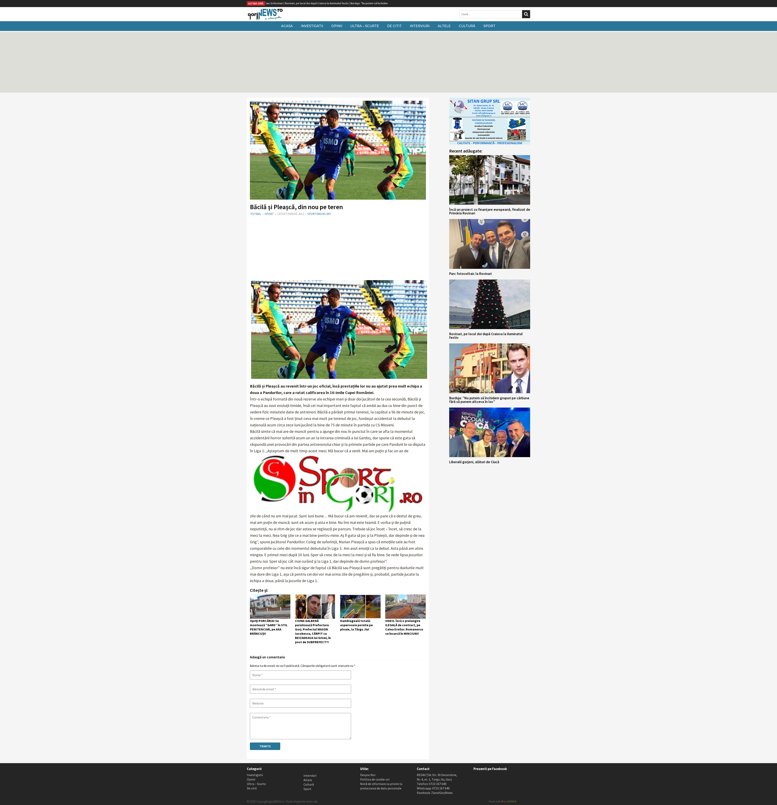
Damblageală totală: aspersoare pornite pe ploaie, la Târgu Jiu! (356, 625)
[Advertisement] (388, 62)
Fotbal (256, 214)
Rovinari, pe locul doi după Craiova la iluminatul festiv (271, 3)
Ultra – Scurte (364, 26)
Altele (444, 26)
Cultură (467, 26)
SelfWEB (511, 801)
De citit (394, 26)
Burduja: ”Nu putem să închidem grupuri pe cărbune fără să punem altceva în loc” (353, 3)
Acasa (287, 26)
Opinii (336, 26)
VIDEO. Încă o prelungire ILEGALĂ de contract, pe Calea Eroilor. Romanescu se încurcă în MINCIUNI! (404, 627)
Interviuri (420, 26)
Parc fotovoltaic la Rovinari (470, 273)
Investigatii (312, 26)
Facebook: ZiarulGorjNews (435, 793)
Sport (489, 26)
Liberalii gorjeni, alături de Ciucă (474, 462)
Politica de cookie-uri (375, 779)
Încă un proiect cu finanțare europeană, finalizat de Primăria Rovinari (489, 211)
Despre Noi (367, 775)
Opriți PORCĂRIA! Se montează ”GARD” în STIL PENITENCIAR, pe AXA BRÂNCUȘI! (269, 627)
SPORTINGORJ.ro (319, 214)
